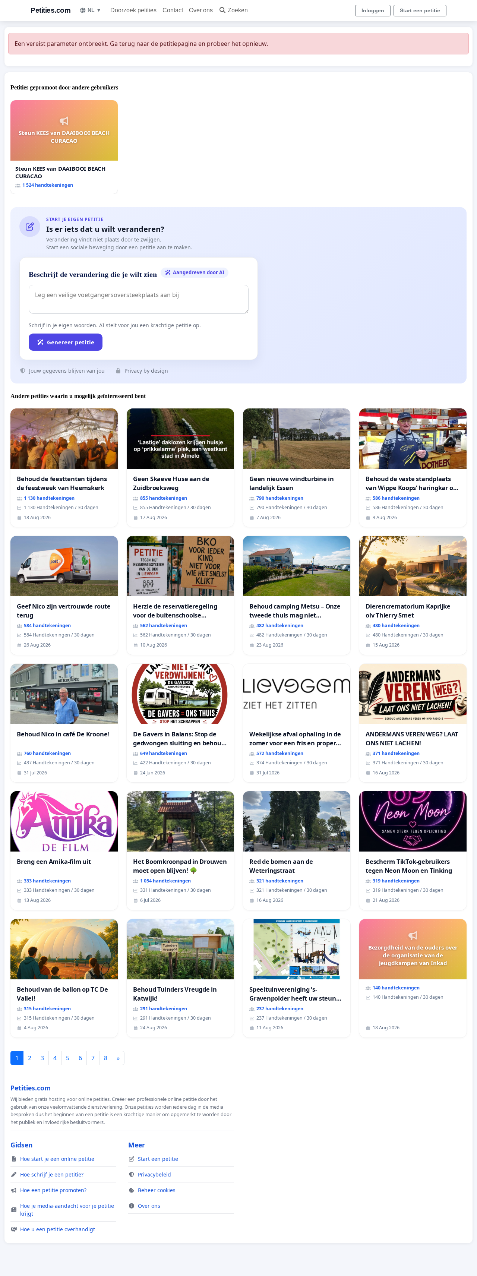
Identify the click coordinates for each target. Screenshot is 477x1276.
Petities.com (50, 10)
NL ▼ (94, 10)
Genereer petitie (70, 342)
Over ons (201, 10)
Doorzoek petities (133, 10)
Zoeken (238, 10)
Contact (172, 10)
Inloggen (372, 10)
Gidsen (21, 1144)
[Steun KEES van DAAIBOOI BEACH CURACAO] (64, 147)
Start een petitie (420, 10)
